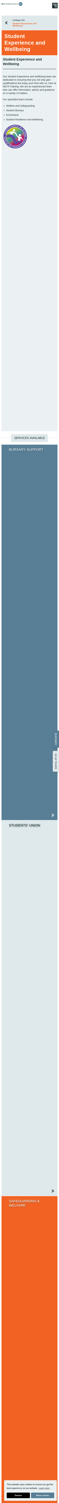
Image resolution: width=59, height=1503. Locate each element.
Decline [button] (18, 1495)
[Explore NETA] (55, 5)
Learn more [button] (44, 1488)
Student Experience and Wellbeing (25, 24)
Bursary (55, 739)
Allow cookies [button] (42, 1495)
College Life (19, 20)
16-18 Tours (55, 761)
